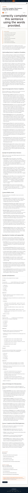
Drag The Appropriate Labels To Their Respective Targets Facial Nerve (11, 461)
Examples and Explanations (7, 39)
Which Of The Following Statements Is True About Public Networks (11, 474)
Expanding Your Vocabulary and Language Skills (9, 38)
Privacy (18, 491)
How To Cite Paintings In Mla (6, 471)
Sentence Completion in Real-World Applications (9, 42)
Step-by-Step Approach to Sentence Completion (9, 34)
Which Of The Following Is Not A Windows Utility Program (10, 472)
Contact (12, 491)
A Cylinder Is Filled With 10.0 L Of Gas (7, 458)
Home (8, 491)
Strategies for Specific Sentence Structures (9, 35)
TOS (20, 491)
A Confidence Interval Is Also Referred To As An (8, 456)
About (10, 491)
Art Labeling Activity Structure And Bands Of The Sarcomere (10, 469)
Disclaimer (15, 491)
